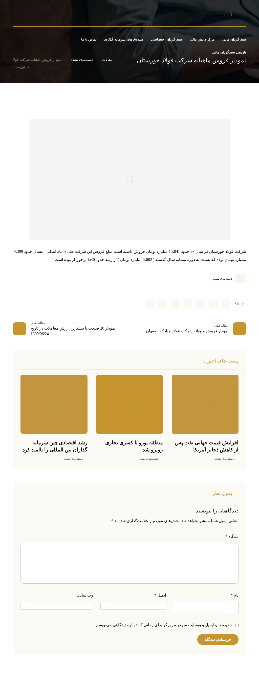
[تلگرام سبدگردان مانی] (22, 15)
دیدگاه (232, 536)
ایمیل (160, 595)
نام (235, 595)
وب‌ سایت (85, 595)
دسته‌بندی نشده (222, 278)
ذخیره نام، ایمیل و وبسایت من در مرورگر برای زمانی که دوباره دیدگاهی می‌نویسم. (163, 625)
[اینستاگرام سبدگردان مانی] (31, 15)
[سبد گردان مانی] (228, 14)
